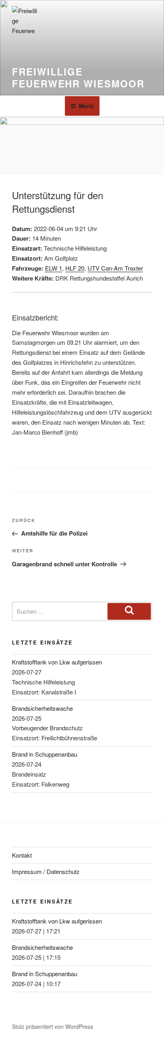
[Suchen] (129, 611)
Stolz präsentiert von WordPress (52, 1026)
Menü (86, 106)
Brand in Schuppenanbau (44, 754)
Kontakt (22, 855)
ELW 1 (53, 268)
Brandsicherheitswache (42, 708)
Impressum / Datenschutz (46, 871)
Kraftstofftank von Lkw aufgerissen (57, 662)
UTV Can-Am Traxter (115, 268)
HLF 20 (74, 268)
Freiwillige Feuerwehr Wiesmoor (78, 77)
